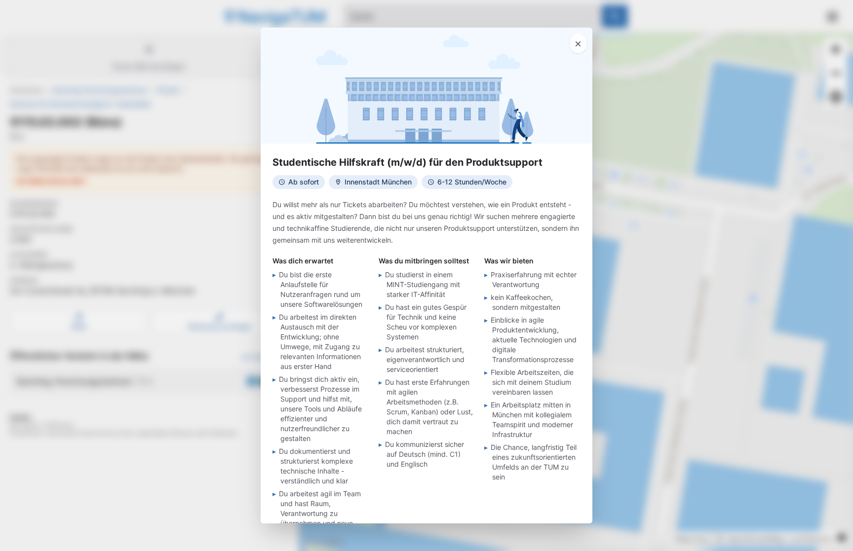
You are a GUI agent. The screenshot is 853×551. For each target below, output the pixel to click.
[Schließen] (578, 43)
